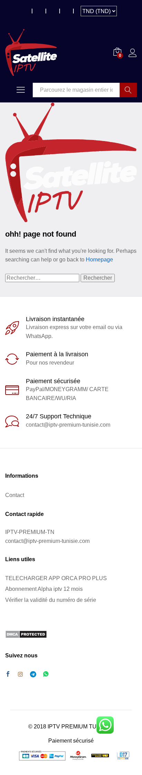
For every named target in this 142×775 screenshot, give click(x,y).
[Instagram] (20, 674)
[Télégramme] (33, 674)
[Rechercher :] (43, 278)
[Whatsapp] (46, 674)
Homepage (99, 259)
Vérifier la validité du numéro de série (50, 600)
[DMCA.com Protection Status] (26, 634)
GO (128, 90)
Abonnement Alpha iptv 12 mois (44, 589)
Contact (14, 495)
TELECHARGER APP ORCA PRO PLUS (56, 578)
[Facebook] (8, 674)
